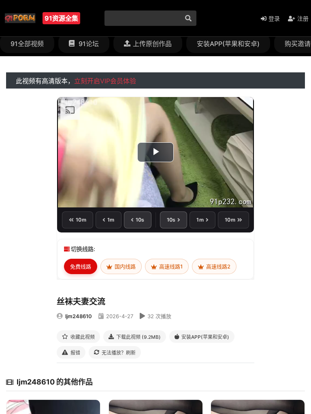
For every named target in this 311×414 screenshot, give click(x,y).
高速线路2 (217, 266)
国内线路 (124, 266)
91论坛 (88, 44)
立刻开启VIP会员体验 (105, 81)
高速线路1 (170, 266)
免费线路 (80, 266)
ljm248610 (78, 316)
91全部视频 (27, 44)
